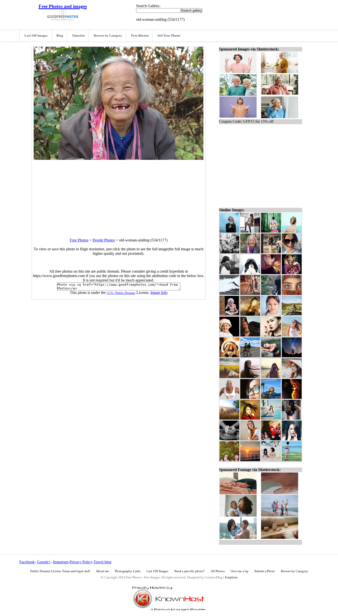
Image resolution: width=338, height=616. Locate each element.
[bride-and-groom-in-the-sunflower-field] (229, 377)
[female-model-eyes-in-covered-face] (292, 293)
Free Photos (79, 240)
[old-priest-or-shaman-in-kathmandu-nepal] (229, 314)
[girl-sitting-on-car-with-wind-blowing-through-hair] (292, 314)
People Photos (104, 240)
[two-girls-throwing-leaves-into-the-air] (229, 460)
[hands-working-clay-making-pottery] (229, 439)
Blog (59, 35)
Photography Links (128, 571)
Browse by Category (108, 35)
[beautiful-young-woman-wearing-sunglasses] (292, 335)
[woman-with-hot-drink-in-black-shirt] (229, 231)
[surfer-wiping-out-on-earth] (229, 293)
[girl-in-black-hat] (271, 293)
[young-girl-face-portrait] (271, 314)
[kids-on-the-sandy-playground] (271, 460)
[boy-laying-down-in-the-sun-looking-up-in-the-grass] (229, 418)
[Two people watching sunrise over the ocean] (250, 460)
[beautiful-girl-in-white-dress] (250, 439)
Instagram (60, 562)
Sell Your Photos (168, 35)
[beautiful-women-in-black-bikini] (250, 335)
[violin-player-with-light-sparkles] (250, 314)
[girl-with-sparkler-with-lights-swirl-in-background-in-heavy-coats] (229, 356)
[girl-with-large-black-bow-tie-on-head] (250, 418)
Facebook (27, 562)
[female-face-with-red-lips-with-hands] (292, 439)
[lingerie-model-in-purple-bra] (292, 418)
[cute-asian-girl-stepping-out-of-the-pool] (271, 418)
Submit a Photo (264, 571)
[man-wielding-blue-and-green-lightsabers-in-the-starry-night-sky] (292, 356)
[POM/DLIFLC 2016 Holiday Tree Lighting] (271, 439)
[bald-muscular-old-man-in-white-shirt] (229, 397)
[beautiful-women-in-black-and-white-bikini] (292, 397)
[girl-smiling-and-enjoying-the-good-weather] (271, 397)
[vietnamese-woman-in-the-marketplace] (292, 273)
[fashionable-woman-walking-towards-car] (271, 252)
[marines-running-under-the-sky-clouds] (250, 356)
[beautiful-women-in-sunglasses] (292, 252)
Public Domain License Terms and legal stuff (60, 571)
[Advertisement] (118, 194)
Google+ (44, 562)
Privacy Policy (81, 562)
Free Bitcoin (139, 35)
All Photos (218, 571)
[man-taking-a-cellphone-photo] (229, 252)
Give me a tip (239, 571)
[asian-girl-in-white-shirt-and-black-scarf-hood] (250, 273)
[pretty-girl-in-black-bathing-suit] (271, 356)
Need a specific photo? (189, 571)
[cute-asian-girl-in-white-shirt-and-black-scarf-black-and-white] (229, 273)
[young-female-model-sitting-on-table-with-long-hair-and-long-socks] (250, 231)
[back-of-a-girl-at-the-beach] (292, 231)
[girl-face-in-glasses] (250, 397)
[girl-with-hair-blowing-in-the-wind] (250, 377)
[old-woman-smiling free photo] (118, 158)
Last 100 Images (36, 35)
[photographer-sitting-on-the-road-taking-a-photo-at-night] (250, 293)
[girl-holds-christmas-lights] (271, 273)
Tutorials (78, 35)
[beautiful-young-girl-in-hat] (292, 377)
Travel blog (102, 562)
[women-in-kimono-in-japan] (271, 231)
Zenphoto (231, 577)
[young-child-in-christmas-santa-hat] (229, 335)
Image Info (159, 292)
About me (102, 571)
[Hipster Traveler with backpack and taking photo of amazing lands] (271, 377)
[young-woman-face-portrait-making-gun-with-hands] (271, 335)
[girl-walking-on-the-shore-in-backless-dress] (292, 460)
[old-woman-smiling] (250, 252)
